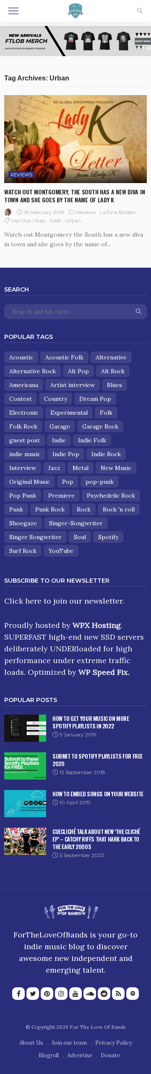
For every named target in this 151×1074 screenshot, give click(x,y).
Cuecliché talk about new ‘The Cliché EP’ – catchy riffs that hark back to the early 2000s (96, 839)
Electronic (23, 412)
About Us (31, 1042)
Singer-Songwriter (76, 523)
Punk (16, 509)
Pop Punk (22, 495)
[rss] (118, 993)
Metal (81, 468)
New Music (116, 468)
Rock (84, 509)
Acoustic (21, 357)
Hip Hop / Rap (28, 220)
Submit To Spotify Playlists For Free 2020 (97, 760)
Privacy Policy (113, 1042)
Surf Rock (22, 551)
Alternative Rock (32, 371)
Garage (59, 426)
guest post (24, 440)
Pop (67, 481)
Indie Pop (65, 454)
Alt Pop (78, 371)
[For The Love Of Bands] (75, 10)
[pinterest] (47, 993)
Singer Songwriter (35, 537)
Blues (114, 385)
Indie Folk (92, 440)
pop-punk (100, 481)
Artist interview (72, 385)
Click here (23, 601)
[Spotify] (132, 993)
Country (55, 399)
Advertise (79, 1055)
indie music (24, 454)
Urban (73, 220)
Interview (22, 468)
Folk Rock (23, 426)
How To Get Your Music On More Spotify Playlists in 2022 (90, 722)
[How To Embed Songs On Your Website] (25, 803)
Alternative (111, 357)
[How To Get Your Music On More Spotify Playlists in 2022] (25, 728)
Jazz (54, 468)
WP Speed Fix (103, 672)
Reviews (21, 175)
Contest (20, 399)
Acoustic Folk (64, 357)
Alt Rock (113, 371)
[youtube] (75, 993)
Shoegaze (23, 523)
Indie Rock (106, 454)
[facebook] (18, 993)
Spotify (108, 537)
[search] (140, 11)
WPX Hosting (97, 625)
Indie (59, 440)
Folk (106, 412)
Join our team (69, 1042)
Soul (80, 537)
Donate (110, 1055)
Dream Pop (95, 399)
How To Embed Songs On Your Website (97, 794)
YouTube (61, 551)
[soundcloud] (89, 993)
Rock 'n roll (119, 509)
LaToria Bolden (117, 212)
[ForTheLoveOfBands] (71, 909)
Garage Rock (100, 426)
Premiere (61, 495)
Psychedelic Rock (111, 495)
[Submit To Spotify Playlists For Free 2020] (25, 766)
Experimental (69, 412)
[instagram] (61, 993)
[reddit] (104, 993)
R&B (55, 220)
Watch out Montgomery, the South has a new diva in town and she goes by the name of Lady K (74, 195)
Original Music (29, 481)
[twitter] (32, 993)
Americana (23, 385)
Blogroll (49, 1055)
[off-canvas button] (13, 11)
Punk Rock (50, 509)
